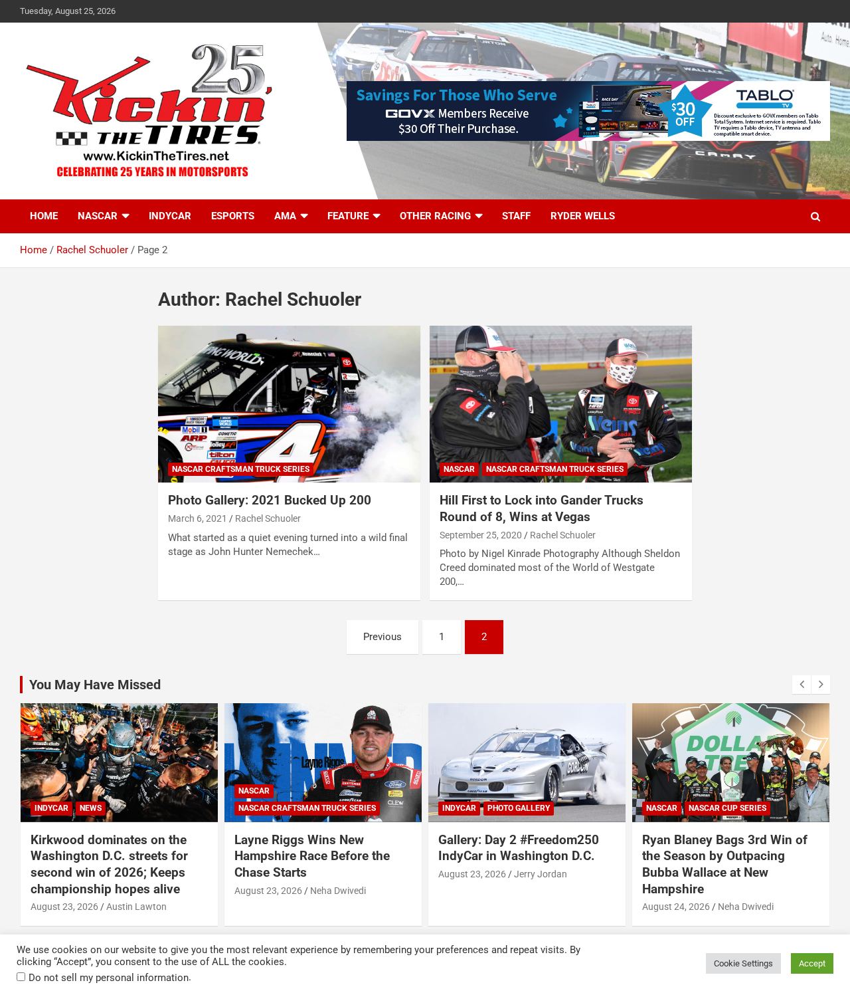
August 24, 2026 (676, 906)
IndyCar (170, 216)
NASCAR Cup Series (727, 808)
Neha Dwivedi (338, 890)
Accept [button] (812, 963)
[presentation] (801, 684)
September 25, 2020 (481, 535)
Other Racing (435, 216)
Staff (516, 216)
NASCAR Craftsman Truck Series (240, 469)
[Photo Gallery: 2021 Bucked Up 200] (289, 404)
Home (44, 216)
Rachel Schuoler (268, 518)
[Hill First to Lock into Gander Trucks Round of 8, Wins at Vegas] (561, 404)
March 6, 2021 (197, 518)
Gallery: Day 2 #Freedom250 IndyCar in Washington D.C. (518, 848)
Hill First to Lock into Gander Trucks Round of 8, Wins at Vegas (541, 508)
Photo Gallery (518, 808)
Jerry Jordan (540, 874)
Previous (382, 637)
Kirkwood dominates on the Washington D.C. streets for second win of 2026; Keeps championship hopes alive (109, 864)
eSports (232, 216)
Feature (348, 216)
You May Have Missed (95, 685)
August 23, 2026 (64, 906)
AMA (285, 216)
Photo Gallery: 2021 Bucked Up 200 (269, 500)
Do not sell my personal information (109, 978)
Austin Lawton (136, 906)
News (91, 808)
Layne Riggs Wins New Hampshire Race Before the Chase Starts (312, 856)
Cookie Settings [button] (743, 963)
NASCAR (98, 216)
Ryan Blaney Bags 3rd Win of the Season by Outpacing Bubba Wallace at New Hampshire (725, 864)
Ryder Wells (583, 216)
